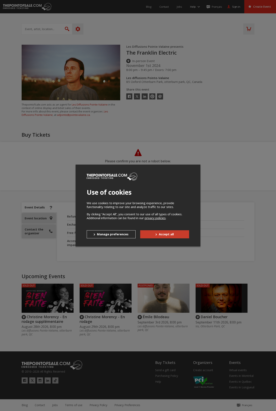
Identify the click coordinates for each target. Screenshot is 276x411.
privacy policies (155, 218)
